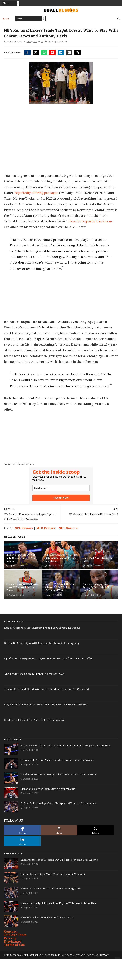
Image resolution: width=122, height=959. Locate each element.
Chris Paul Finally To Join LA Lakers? (98, 560)
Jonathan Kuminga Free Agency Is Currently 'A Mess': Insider (98, 587)
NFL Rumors (24, 528)
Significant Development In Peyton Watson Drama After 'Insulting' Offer (48, 658)
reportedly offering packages (36, 193)
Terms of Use (14, 945)
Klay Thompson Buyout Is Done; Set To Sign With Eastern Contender (46, 704)
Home (5, 19)
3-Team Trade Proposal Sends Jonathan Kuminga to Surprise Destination (65, 745)
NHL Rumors (68, 528)
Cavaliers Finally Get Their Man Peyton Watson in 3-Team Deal (59, 903)
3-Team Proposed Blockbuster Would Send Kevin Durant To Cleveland (46, 689)
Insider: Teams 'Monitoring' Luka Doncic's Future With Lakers (21, 557)
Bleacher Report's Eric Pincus (90, 221)
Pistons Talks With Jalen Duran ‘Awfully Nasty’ (48, 788)
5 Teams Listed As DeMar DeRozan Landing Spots (51, 888)
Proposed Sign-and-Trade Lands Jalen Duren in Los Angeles (57, 759)
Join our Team (15, 935)
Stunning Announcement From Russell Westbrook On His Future (22, 587)
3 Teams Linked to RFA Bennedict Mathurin (47, 917)
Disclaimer (12, 941)
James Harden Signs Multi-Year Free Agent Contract (53, 874)
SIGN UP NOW (61, 497)
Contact (10, 931)
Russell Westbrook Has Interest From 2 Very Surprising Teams (42, 627)
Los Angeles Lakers (57, 41)
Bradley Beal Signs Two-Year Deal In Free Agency (34, 719)
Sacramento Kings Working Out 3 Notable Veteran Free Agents (59, 859)
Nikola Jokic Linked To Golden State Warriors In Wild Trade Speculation (61, 557)
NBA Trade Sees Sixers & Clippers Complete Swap (34, 673)
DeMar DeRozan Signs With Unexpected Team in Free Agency (41, 643)
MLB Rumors (45, 528)
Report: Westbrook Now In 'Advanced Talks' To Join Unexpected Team (59, 587)
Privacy (10, 938)
